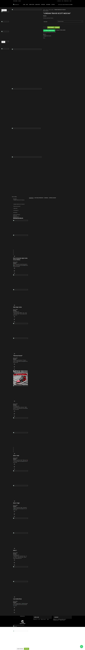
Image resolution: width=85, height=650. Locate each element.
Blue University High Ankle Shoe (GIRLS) (20, 258)
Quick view (14, 273)
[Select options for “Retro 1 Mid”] (14, 466)
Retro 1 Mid (16, 455)
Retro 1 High (16, 503)
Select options (20, 648)
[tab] (31, 197)
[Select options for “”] (14, 413)
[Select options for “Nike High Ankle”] (14, 319)
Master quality (51, 9)
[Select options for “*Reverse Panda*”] (14, 366)
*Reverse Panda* (17, 355)
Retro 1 (15, 550)
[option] (5, 16)
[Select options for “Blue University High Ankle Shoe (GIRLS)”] (14, 271)
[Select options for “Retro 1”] (14, 562)
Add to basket (50, 27)
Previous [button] (4, 10)
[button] (49, 30)
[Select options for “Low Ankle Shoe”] (14, 610)
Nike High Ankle (17, 307)
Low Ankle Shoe (17, 599)
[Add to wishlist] (14, 268)
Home (44, 9)
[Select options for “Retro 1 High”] (14, 514)
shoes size (45, 21)
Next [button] (3, 41)
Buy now (57, 27)
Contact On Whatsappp (49, 30)
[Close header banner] (1, 628)
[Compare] (14, 256)
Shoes (47, 9)
